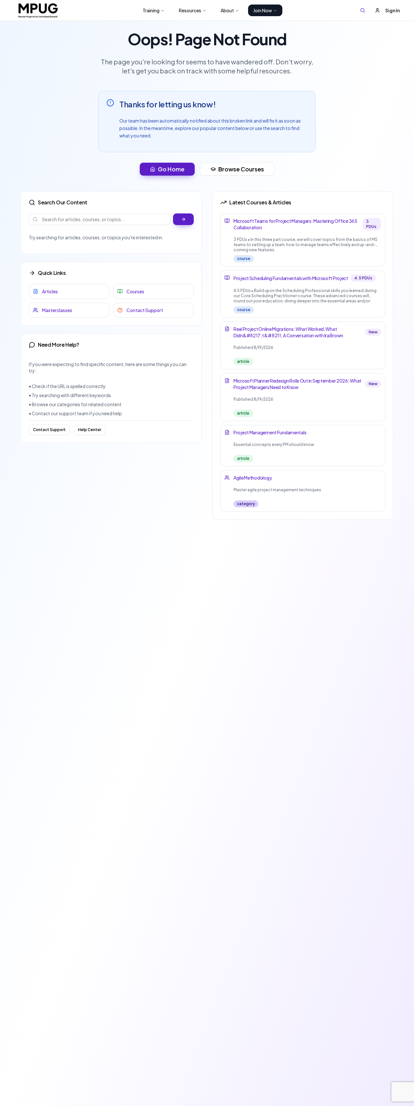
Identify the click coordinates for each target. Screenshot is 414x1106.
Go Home (171, 169)
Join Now (262, 10)
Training (151, 10)
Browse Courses (241, 169)
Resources (190, 10)
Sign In (392, 10)
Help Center (89, 429)
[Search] (362, 10)
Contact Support (49, 429)
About (227, 10)
